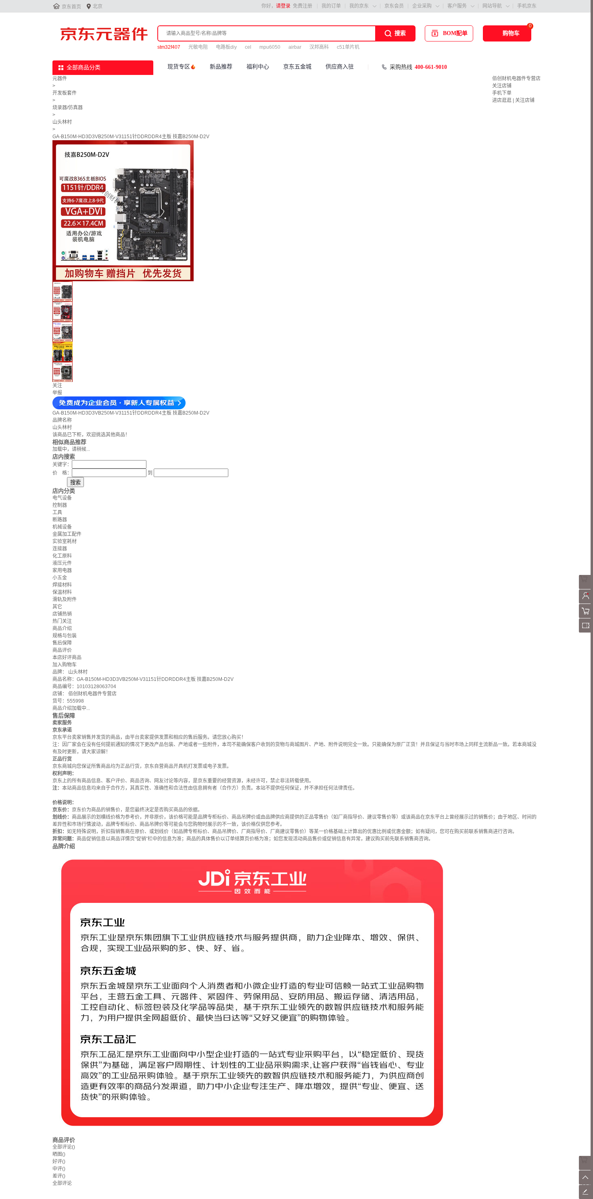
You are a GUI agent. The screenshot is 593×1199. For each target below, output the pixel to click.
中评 (58, 1169)
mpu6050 (269, 47)
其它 (57, 607)
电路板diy (226, 47)
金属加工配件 (66, 534)
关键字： (62, 464)
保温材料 (62, 592)
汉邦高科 (319, 47)
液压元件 (62, 563)
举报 (57, 393)
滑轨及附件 (64, 599)
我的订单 (331, 6)
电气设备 (62, 498)
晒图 (58, 1154)
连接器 (59, 549)
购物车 (511, 33)
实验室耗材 (64, 541)
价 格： (62, 473)
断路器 (59, 520)
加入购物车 (64, 665)
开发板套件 (64, 93)
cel (248, 47)
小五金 (59, 578)
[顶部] (586, 1183)
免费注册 (302, 6)
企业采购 (422, 6)
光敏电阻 (198, 47)
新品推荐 (221, 67)
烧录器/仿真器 (67, 107)
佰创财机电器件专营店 (516, 78)
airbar (294, 47)
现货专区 (178, 67)
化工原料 (62, 556)
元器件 (59, 78)
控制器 (59, 505)
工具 (57, 512)
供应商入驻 (340, 67)
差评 (58, 1176)
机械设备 (62, 527)
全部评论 (63, 1147)
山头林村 (62, 122)
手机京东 (527, 6)
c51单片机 (348, 47)
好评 (58, 1161)
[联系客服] (586, 587)
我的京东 (359, 6)
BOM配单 (455, 33)
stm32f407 (168, 47)
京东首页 (71, 7)
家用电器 (62, 570)
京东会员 (394, 6)
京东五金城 (297, 67)
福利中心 (257, 67)
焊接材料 (62, 585)
